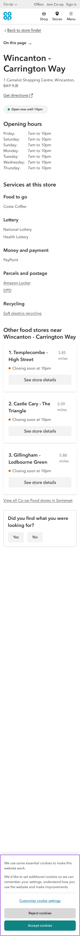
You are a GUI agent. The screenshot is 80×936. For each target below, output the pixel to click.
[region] (40, 895)
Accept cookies (40, 925)
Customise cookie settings (40, 901)
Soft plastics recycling (22, 313)
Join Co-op (55, 4)
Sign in (71, 4)
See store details (47, 381)
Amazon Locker (17, 283)
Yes (16, 537)
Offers (39, 4)
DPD (7, 290)
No (35, 537)
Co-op (8, 4)
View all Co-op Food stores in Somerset (38, 500)
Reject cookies (40, 913)
